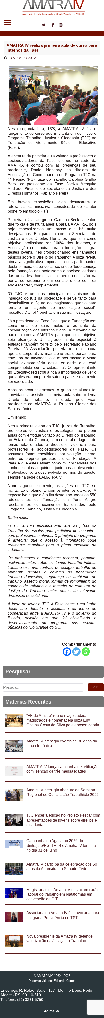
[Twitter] (76, 651)
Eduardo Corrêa (64, 980)
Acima (49, 1011)
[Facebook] (67, 651)
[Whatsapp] (86, 651)
